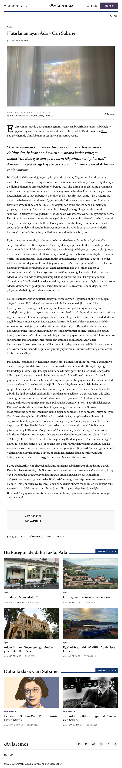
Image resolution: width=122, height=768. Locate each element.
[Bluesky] (13, 5)
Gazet (58, 763)
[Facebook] (5, 5)
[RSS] (25, 5)
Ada (9, 26)
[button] (8, 754)
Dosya (60, 536)
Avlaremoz (74, 602)
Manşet (49, 536)
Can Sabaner (21, 40)
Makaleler (10, 711)
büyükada (34, 536)
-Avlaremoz (17, 763)
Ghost (49, 763)
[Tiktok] (21, 5)
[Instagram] (17, 5)
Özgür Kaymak (17, 602)
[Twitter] (9, 5)
